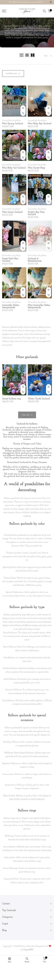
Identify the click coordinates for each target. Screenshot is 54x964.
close (51, 2)
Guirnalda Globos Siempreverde (10, 306)
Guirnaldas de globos (11, 120)
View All (25, 415)
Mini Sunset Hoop (36, 168)
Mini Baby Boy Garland (39, 123)
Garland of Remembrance (34, 259)
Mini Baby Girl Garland (14, 168)
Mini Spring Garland (12, 123)
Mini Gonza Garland (12, 212)
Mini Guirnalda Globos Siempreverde (39, 306)
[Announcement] (26, 2)
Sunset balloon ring (11, 399)
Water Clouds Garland (39, 399)
